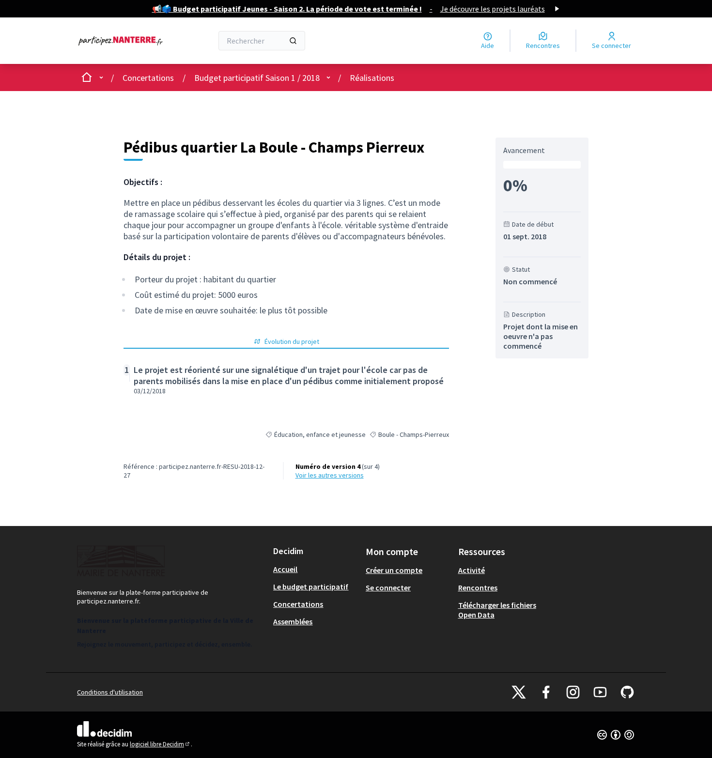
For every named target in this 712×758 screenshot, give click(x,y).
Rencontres (477, 587)
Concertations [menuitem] (298, 604)
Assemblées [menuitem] (292, 621)
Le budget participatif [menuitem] (310, 586)
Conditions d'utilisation (110, 692)
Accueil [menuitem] (285, 569)
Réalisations (372, 77)
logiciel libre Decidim (160, 744)
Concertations (148, 77)
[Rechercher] (293, 40)
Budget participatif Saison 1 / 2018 (257, 77)
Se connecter (388, 587)
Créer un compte (394, 570)
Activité (471, 570)
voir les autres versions (329, 475)
